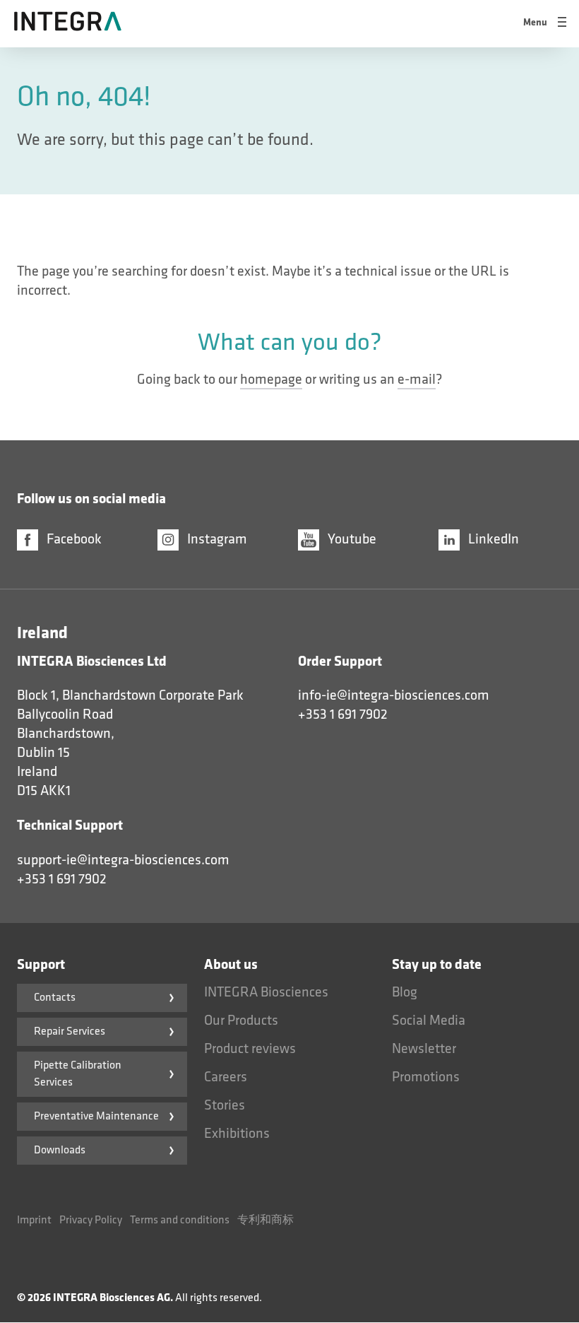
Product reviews (250, 1048)
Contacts (55, 997)
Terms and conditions (179, 1220)
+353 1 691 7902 (343, 714)
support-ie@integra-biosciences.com (123, 860)
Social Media (428, 1020)
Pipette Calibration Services (77, 1074)
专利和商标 (265, 1220)
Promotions (426, 1077)
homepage (271, 379)
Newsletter (424, 1048)
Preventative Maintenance (96, 1116)
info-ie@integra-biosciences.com (393, 695)
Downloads (59, 1150)
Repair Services (69, 1031)
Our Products (241, 1020)
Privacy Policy (90, 1220)
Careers (225, 1077)
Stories (224, 1105)
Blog (404, 992)
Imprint (34, 1220)
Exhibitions (237, 1133)
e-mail (417, 379)
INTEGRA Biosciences (266, 992)
